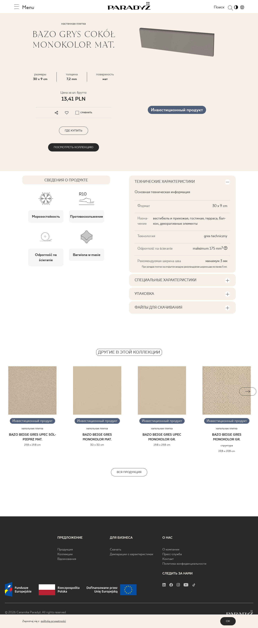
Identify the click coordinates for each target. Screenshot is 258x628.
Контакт (168, 559)
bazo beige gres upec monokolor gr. (162, 437)
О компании (170, 549)
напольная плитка (32, 428)
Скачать (115, 549)
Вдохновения (66, 559)
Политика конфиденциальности (184, 564)
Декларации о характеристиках (131, 554)
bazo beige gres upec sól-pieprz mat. (32, 437)
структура (227, 445)
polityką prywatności (53, 621)
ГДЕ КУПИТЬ (73, 130)
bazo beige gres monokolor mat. (97, 437)
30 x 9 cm (40, 79)
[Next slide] (247, 391)
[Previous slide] (10, 391)
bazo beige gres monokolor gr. (226, 437)
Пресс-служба (172, 554)
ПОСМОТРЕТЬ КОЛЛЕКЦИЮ (73, 147)
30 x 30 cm (97, 445)
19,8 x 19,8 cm (32, 445)
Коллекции (65, 554)
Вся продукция (129, 472)
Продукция (65, 549)
